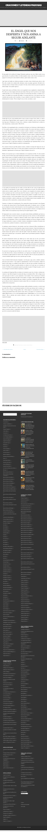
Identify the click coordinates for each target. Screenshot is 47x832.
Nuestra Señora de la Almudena (26, 530)
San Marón (5, 573)
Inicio (24, 349)
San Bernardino (6, 532)
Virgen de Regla (6, 647)
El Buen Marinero (6, 665)
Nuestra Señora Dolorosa (7, 472)
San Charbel (5, 542)
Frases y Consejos (6, 809)
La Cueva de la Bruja (6, 697)
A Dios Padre (5, 431)
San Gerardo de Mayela (25, 670)
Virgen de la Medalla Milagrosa (8, 651)
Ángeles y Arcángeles (25, 747)
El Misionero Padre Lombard (8, 669)
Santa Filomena (23, 710)
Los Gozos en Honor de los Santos (9, 468)
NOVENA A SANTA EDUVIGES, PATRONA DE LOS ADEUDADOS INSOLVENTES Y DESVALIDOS (27, 433)
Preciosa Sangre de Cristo (7, 519)
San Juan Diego (5, 562)
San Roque (5, 595)
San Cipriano (5, 544)
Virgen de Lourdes (24, 590)
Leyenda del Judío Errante (25, 507)
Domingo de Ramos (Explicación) (9, 752)
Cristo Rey (5, 446)
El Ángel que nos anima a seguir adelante (25, 345)
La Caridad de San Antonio (25, 640)
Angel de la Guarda (6, 440)
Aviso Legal (23, 806)
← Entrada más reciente (8, 349)
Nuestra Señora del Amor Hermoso (9, 490)
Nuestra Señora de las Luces (26, 540)
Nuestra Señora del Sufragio (8, 508)
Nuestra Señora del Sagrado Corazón (10, 504)
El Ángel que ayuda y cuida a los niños (10, 785)
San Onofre (5, 581)
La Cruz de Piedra (6, 695)
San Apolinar (5, 528)
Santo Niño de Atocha (7, 626)
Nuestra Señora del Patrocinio (26, 561)
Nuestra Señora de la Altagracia (9, 486)
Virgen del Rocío (6, 655)
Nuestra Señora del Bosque (26, 547)
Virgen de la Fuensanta (25, 601)
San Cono (22, 668)
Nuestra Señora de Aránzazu (8, 479)
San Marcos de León (6, 567)
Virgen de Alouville (24, 582)
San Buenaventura (24, 666)
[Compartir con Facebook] (6, 342)
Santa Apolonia (23, 691)
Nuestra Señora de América (8, 477)
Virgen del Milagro (24, 619)
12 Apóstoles (5, 421)
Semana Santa (5, 761)
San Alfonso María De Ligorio (26, 651)
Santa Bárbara (5, 602)
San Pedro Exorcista (6, 589)
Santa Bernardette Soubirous (8, 601)
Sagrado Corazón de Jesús (7, 521)
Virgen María (5, 641)
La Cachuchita (5, 686)
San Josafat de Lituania (25, 673)
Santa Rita (5, 618)
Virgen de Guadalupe (7, 645)
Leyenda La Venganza (7, 716)
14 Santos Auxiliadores (7, 423)
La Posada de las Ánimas (7, 703)
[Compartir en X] (5, 342)
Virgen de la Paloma (24, 605)
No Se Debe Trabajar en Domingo (9, 736)
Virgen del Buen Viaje (24, 615)
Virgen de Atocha (24, 584)
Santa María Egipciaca (25, 728)
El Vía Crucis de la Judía (7, 684)
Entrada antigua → (40, 349)
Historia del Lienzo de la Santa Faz (27, 503)
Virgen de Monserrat (24, 591)
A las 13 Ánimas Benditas (7, 436)
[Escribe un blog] (3, 342)
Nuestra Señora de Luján (7, 485)
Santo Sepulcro (6, 630)
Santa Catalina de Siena (25, 703)
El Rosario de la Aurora (7, 682)
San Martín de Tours (6, 571)
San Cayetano (5, 538)
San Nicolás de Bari (24, 679)
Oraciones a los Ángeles (7, 813)
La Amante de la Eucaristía (26, 505)
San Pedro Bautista (6, 585)
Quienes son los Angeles (25, 645)
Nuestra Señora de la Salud (26, 536)
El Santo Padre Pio (24, 634)
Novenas (4, 470)
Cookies (22, 802)
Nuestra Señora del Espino (8, 497)
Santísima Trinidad (6, 636)
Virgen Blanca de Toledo (25, 578)
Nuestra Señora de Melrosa (26, 526)
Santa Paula (23, 732)
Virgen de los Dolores (25, 611)
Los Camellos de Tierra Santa (26, 774)
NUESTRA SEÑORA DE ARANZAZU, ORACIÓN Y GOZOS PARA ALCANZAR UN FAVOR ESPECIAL (27, 447)
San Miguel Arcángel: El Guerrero (9, 815)
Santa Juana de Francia (25, 720)
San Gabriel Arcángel (7, 550)
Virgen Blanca (23, 576)
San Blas (4, 534)
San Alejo (5, 525)
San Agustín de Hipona (25, 647)
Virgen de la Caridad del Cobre (8, 649)
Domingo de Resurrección (7, 754)
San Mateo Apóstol (6, 575)
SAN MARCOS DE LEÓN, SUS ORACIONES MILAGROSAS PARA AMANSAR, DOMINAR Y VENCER (27, 480)
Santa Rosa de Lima (24, 736)
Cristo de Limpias (6, 448)
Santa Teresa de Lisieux (25, 740)
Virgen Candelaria (6, 638)
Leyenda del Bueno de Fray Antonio (9, 722)
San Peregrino (5, 591)
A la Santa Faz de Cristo (7, 435)
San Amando (5, 527)
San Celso (5, 540)
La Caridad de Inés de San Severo (9, 691)
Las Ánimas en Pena (6, 707)
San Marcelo (23, 677)
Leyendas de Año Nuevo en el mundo (9, 729)
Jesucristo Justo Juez (7, 462)
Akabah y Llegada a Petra (25, 756)
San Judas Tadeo (6, 565)
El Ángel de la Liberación (7, 780)
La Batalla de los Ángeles (25, 638)
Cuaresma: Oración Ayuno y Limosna (9, 749)
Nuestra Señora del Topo (7, 510)
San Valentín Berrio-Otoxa (25, 687)
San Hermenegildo (24, 672)
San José (4, 558)
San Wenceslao (6, 599)
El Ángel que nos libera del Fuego (9, 804)
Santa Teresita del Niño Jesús (26, 742)
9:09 (16, 40)
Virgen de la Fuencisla (25, 599)
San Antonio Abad (24, 653)
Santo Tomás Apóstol (7, 632)
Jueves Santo (5, 756)
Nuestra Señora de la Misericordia (9, 488)
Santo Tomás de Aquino (7, 634)
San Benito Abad (6, 530)
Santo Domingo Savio (7, 624)
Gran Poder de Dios (6, 460)
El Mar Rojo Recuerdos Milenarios (27, 767)
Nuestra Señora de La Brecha (26, 518)
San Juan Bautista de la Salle (8, 560)
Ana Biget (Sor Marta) (25, 629)
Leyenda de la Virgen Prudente (8, 720)
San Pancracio (5, 583)
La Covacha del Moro (7, 693)
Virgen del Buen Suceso (25, 613)
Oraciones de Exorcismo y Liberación (9, 513)
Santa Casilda (5, 604)
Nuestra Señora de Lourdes (26, 520)
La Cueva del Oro (6, 699)
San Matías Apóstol (6, 577)
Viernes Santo (5, 765)
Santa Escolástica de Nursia (26, 709)
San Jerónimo (5, 554)
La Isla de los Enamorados (8, 701)
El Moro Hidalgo (6, 671)
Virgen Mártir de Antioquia (8, 643)
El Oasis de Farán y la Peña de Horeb (27, 769)
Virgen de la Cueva (24, 597)
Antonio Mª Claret (6, 442)
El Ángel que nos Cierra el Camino (9, 795)
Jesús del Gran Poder (7, 466)
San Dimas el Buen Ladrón (7, 546)
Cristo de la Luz (24, 501)
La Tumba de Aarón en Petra (26, 772)
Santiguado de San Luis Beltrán (8, 620)
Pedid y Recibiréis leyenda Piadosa (9, 738)
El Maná (22, 765)
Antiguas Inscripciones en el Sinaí (27, 758)
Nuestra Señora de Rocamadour (26, 528)
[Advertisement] (23, 18)
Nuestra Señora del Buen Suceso (26, 552)
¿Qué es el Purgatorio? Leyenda (8, 742)
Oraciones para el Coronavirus (26, 416)
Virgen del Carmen (6, 653)
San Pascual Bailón (24, 683)
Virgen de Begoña (24, 586)
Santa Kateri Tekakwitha (25, 724)
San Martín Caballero (7, 569)
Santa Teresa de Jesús (25, 738)
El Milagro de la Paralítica (8, 667)
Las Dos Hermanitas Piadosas (8, 705)
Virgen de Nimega (24, 593)
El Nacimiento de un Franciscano (9, 673)
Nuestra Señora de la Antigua (26, 532)
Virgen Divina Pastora (7, 639)
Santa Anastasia (24, 689)
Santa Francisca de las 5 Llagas (8, 610)
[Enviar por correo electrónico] (2, 342)
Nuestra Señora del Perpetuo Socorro (28, 563)
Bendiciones (5, 444)
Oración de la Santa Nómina (8, 517)
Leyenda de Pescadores (7, 718)
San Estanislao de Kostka (7, 548)
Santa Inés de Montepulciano (8, 616)
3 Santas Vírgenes (6, 429)
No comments (29, 40)
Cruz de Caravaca (6, 452)
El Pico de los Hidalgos (7, 677)
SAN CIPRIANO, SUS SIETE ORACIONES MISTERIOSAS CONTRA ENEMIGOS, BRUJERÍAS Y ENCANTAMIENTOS (27, 455)
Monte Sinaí (23, 776)
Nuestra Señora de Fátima (7, 481)
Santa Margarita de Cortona (26, 726)
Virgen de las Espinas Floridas (26, 609)
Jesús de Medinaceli (6, 464)
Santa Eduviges (6, 608)
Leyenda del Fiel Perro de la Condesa (9, 724)
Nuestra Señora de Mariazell (26, 524)
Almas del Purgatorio (7, 438)
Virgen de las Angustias (25, 607)
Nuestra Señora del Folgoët (26, 556)
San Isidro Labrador (6, 552)
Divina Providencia (6, 454)
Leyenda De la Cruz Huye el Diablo (9, 709)
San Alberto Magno (6, 523)
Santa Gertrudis (6, 614)
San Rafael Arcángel (6, 593)
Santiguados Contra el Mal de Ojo (9, 622)
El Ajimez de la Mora (7, 663)
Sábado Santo (5, 763)
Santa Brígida (23, 697)
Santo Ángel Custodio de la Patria (27, 746)
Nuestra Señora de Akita (25, 515)
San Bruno (5, 536)
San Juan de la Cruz (6, 564)
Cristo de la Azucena (24, 499)
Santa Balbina (23, 693)
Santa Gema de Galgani (7, 612)
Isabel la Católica (24, 636)
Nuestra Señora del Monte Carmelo (9, 499)
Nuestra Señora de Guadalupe (8, 483)
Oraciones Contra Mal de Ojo (8, 512)
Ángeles (15, 345)
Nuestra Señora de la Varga (26, 538)
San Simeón (5, 597)
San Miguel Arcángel (7, 579)
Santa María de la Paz (25, 730)
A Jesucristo (5, 433)
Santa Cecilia (5, 606)
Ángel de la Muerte (6, 817)
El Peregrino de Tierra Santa (8, 675)
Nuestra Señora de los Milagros (26, 542)
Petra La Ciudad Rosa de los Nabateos (28, 778)
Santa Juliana (23, 722)
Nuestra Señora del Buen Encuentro (9, 494)
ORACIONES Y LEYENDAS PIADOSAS (24, 5)
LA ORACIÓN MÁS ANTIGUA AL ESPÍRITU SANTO (29, 461)
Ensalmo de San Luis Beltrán (8, 456)
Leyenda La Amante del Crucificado (9, 711)
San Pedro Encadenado (7, 587)
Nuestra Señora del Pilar (7, 502)
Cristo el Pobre (6, 450)
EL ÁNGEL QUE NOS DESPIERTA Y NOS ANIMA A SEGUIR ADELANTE (23, 34)
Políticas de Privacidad (25, 804)
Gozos (4, 458)
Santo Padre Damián (6, 628)
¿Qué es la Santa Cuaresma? (8, 767)
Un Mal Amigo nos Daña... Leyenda (9, 740)
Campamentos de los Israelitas (26, 760)
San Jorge (5, 556)
